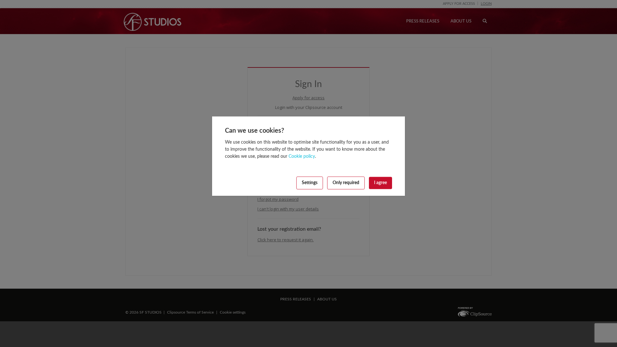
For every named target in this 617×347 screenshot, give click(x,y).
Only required (346, 183)
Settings (309, 183)
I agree (380, 183)
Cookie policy (302, 156)
